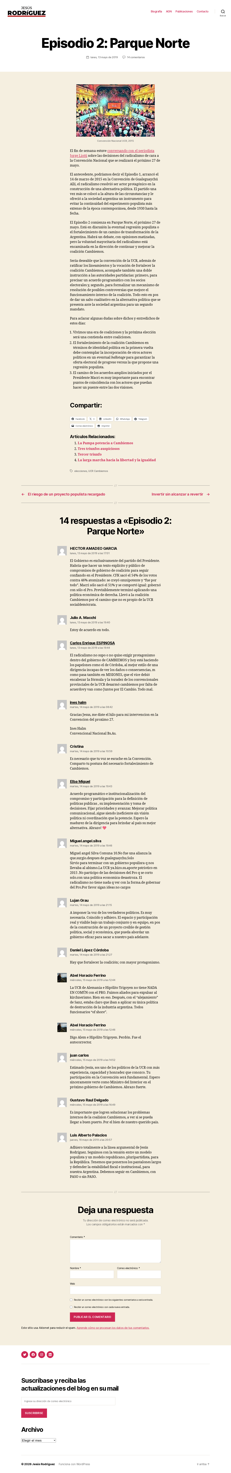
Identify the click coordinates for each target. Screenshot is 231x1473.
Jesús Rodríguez (43, 1464)
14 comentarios (136, 57)
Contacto (203, 11)
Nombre (75, 1268)
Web (72, 1283)
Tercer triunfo (90, 454)
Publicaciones (184, 11)
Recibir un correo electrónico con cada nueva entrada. (102, 1307)
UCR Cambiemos (98, 471)
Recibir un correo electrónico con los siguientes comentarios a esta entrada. (113, 1299)
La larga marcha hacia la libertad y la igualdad (117, 460)
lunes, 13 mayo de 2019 (104, 57)
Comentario (77, 1237)
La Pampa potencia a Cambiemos (105, 443)
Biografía (156, 11)
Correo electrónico (128, 1268)
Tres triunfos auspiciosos (99, 449)
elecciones (80, 471)
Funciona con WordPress (74, 1464)
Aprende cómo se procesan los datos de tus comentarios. (113, 1327)
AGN (169, 11)
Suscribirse (34, 1413)
